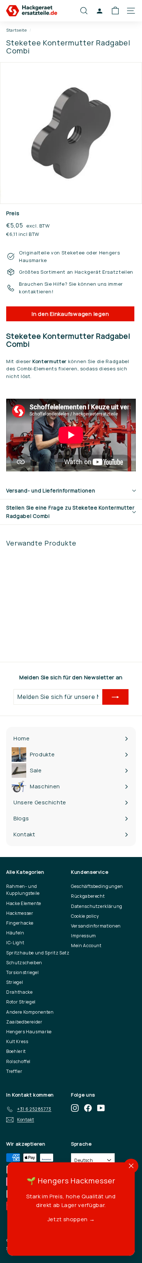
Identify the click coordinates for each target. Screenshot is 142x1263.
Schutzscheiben (24, 963)
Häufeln (15, 933)
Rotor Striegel (21, 1002)
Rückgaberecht (87, 896)
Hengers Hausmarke (29, 1032)
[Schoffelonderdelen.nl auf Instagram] (75, 1108)
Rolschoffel (18, 1061)
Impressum (83, 936)
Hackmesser (19, 913)
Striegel (14, 982)
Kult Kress (17, 1041)
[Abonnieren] (115, 697)
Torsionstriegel (22, 972)
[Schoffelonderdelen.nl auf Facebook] (88, 1108)
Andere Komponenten (30, 1012)
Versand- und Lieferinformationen (50, 490)
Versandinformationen (96, 926)
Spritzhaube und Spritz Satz (38, 953)
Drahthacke (19, 992)
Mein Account (86, 945)
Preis (12, 213)
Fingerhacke (19, 923)
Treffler (14, 1071)
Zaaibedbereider (24, 1022)
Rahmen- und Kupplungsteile (23, 889)
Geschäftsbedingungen (97, 886)
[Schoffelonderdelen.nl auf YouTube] (101, 1108)
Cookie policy (85, 916)
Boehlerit (16, 1051)
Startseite (16, 30)
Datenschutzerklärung (96, 906)
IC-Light (15, 943)
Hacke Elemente (23, 903)
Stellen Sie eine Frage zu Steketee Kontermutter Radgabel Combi (70, 511)
